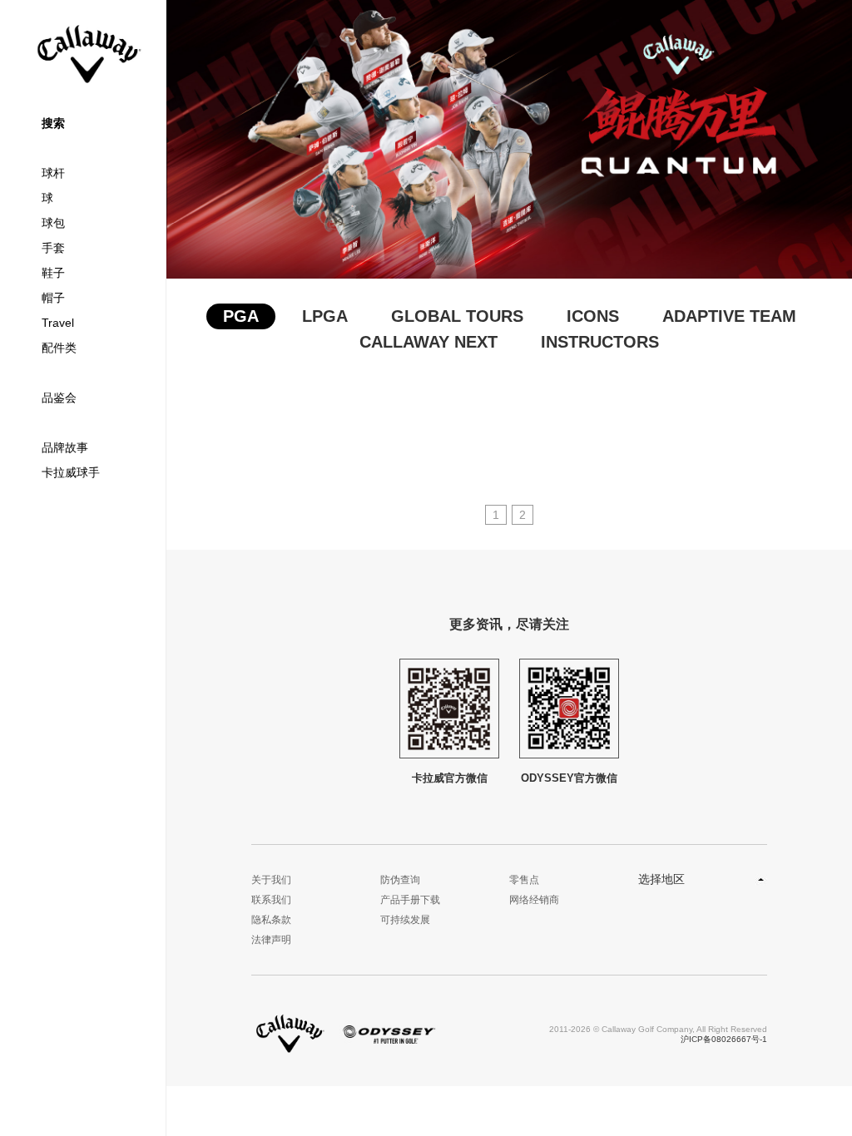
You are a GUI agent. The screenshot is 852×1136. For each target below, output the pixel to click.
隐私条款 (271, 920)
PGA (241, 316)
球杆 (53, 173)
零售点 (524, 880)
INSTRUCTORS (600, 342)
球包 (53, 223)
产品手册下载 (410, 900)
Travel (58, 322)
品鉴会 (59, 397)
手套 (53, 247)
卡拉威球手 (71, 472)
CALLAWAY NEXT (428, 342)
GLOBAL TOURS (457, 316)
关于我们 (271, 880)
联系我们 (271, 900)
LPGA (325, 316)
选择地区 (661, 879)
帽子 (53, 297)
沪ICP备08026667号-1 (724, 1039)
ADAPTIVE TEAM (729, 316)
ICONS (593, 316)
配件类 (59, 347)
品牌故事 (65, 447)
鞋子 (53, 272)
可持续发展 (405, 920)
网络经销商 (534, 900)
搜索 (53, 123)
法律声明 (271, 940)
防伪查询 (400, 880)
